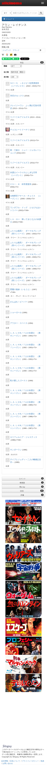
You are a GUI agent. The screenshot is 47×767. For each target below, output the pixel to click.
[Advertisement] (23, 718)
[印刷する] (15, 54)
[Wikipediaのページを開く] (3, 54)
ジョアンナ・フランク (11, 50)
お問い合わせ (8, 763)
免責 (42, 761)
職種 (5, 66)
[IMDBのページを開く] (11, 54)
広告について (15, 761)
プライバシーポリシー (30, 761)
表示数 (6, 77)
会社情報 (4, 761)
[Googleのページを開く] (7, 54)
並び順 (6, 72)
